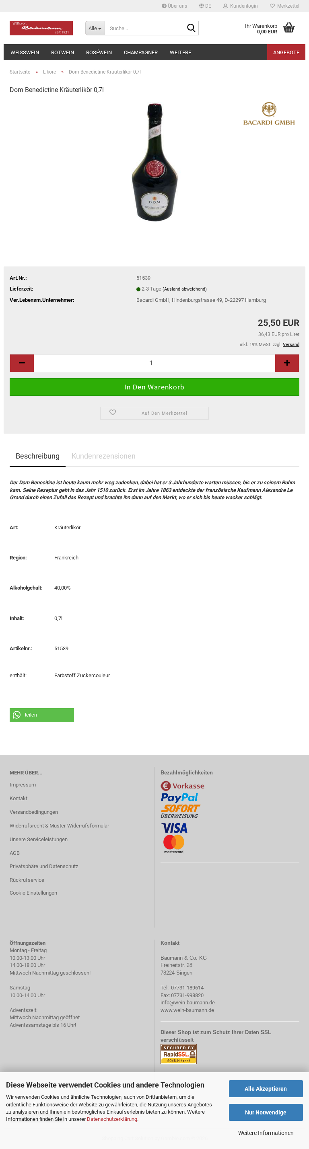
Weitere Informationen (266, 1133)
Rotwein (62, 52)
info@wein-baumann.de (188, 1002)
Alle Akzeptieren (266, 1089)
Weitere (180, 52)
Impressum (23, 785)
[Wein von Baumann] (41, 28)
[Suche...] (191, 28)
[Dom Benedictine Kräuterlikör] (154, 162)
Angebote (286, 52)
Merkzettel (287, 6)
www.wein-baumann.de (187, 1010)
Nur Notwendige (265, 1112)
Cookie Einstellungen (33, 893)
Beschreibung (38, 456)
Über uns (177, 6)
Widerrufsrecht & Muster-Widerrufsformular (59, 826)
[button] (205, 6)
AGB (15, 853)
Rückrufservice (27, 880)
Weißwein (24, 52)
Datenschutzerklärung (112, 1119)
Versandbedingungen (34, 812)
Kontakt (18, 798)
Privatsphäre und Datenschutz (44, 866)
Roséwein (99, 52)
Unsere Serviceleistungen (39, 839)
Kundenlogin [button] (243, 6)
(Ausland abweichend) (185, 289)
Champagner (141, 52)
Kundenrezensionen (104, 456)
